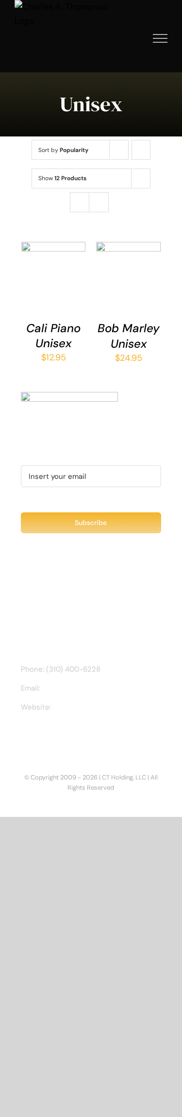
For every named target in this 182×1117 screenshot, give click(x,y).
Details (41, 292)
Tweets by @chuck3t (63, 587)
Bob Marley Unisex (129, 336)
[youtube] (70, 735)
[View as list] (98, 202)
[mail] (86, 735)
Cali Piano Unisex (53, 336)
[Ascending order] (141, 150)
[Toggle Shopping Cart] (127, 38)
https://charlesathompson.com (105, 707)
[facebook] (24, 735)
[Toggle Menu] (160, 38)
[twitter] (55, 735)
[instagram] (39, 735)
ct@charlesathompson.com (89, 688)
